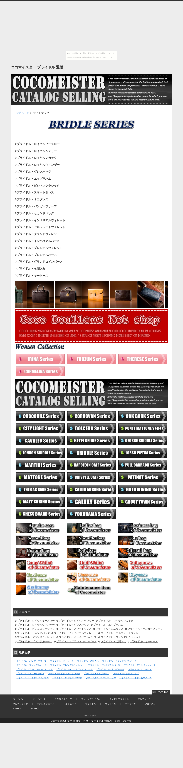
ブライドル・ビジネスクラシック (38, 185)
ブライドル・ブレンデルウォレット (40, 247)
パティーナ (130, 704)
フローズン (150, 704)
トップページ (21, 112)
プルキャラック (20, 704)
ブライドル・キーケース (32, 275)
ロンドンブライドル (119, 699)
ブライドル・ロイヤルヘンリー (37, 150)
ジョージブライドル (90, 699)
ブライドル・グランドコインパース (40, 261)
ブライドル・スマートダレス (35, 192)
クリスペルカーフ (63, 699)
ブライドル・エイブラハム (34, 178)
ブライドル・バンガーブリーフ (37, 206)
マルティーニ (144, 699)
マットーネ (110, 704)
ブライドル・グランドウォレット (38, 233)
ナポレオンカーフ (45, 704)
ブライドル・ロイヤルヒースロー (38, 143)
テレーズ (35, 708)
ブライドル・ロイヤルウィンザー (38, 164)
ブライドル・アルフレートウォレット (41, 227)
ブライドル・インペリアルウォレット (41, 220)
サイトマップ (91, 715)
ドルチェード (69, 704)
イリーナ (17, 708)
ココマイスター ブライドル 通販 (37, 67)
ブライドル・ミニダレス (32, 199)
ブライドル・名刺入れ (31, 268)
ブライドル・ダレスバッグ (34, 171)
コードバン (18, 699)
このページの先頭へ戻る (161, 692)
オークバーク (39, 699)
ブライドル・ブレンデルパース (37, 254)
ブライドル (90, 704)
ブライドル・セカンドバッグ (35, 213)
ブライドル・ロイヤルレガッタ (37, 157)
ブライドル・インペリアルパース (38, 240)
